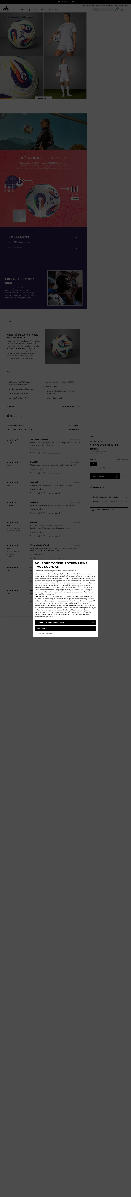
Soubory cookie (50, 594)
